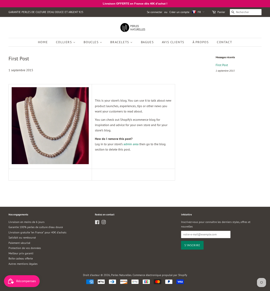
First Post (222, 65)
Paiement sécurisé (19, 243)
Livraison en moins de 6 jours (26, 222)
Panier (221, 12)
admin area (131, 144)
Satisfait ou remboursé (22, 237)
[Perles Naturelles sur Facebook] (97, 223)
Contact (224, 42)
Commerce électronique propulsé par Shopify (160, 275)
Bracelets (120, 42)
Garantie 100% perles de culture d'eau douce (35, 227)
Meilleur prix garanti (20, 253)
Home (43, 42)
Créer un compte (179, 12)
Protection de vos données (24, 248)
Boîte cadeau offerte (20, 258)
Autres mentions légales (23, 264)
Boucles (92, 42)
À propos (201, 42)
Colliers (64, 42)
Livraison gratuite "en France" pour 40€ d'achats (37, 232)
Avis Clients (173, 42)
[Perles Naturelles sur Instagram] (103, 223)
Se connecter (154, 12)
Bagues (147, 42)
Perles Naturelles (121, 275)
